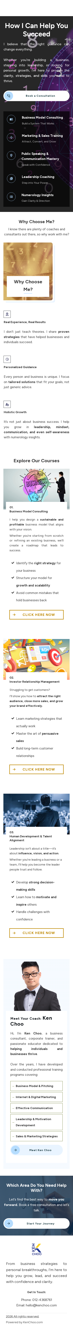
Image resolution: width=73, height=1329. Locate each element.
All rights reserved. (22, 1316)
